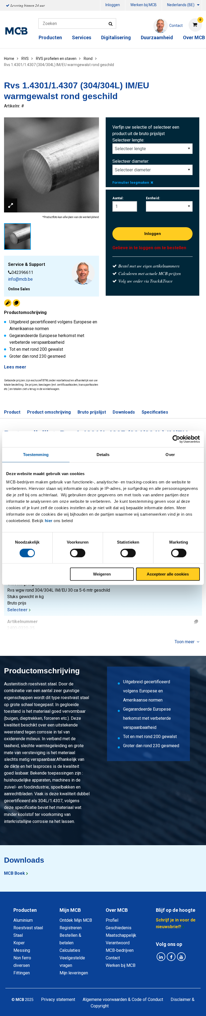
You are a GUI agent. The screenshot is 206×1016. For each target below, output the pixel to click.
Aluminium (23, 920)
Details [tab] (103, 454)
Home (9, 58)
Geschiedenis (118, 927)
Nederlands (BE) (180, 5)
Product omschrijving (49, 412)
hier (49, 520)
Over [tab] (170, 454)
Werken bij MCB (143, 5)
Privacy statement (58, 999)
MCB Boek (14, 873)
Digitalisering (116, 37)
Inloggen (112, 5)
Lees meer (15, 367)
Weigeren (102, 574)
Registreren (71, 927)
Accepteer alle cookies (168, 574)
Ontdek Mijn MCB (76, 920)
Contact (113, 957)
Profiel (112, 920)
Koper (19, 942)
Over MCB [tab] (117, 910)
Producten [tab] (25, 910)
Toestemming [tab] (36, 454)
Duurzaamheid (157, 37)
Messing (21, 950)
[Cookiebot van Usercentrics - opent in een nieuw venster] (176, 439)
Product (12, 412)
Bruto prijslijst (92, 412)
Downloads (124, 412)
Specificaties (155, 412)
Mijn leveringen (74, 972)
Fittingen (21, 972)
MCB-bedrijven (120, 950)
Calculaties (70, 950)
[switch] (77, 553)
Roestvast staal (28, 927)
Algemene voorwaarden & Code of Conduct (123, 999)
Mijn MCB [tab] (70, 910)
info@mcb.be (20, 279)
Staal (18, 935)
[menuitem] (112, 5)
